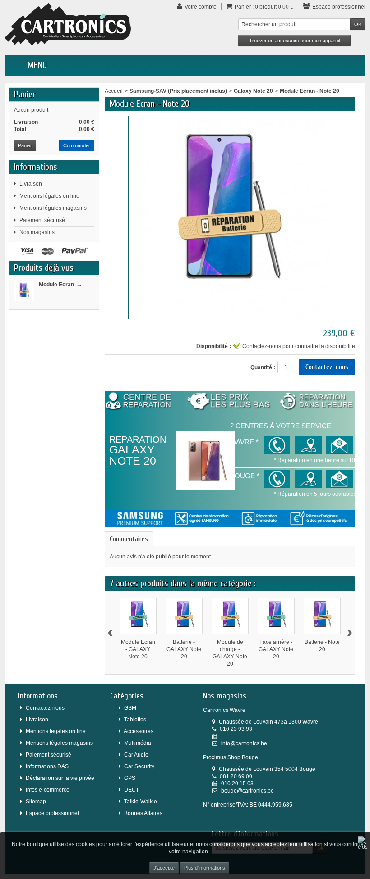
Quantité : (262, 367)
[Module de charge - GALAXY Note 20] (230, 616)
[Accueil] (14, 65)
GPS (129, 778)
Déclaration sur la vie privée (60, 778)
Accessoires (138, 731)
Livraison (30, 184)
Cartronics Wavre (224, 710)
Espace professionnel (52, 813)
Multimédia (137, 743)
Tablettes (135, 719)
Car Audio (136, 755)
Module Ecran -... (60, 284)
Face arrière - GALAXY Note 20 (276, 649)
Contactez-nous (326, 367)
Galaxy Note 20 (253, 91)
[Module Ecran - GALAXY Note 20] (138, 616)
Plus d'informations (204, 867)
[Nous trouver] (308, 445)
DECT (131, 790)
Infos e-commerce (47, 790)
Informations (35, 167)
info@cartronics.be (244, 743)
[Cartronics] (68, 24)
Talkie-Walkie (140, 801)
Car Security (139, 766)
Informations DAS (47, 766)
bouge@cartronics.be (247, 791)
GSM (130, 708)
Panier (24, 94)
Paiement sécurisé (42, 220)
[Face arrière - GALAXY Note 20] (276, 616)
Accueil (114, 91)
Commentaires (129, 539)
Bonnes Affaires (143, 813)
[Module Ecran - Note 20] (24, 291)
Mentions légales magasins (53, 208)
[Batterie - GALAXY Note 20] (184, 616)
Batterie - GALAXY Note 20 (183, 649)
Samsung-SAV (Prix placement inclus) (178, 91)
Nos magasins (37, 232)
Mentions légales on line (49, 196)
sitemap (36, 801)
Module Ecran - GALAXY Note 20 (138, 649)
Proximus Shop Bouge (230, 757)
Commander (76, 145)
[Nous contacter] (277, 445)
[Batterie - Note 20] (322, 616)
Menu (37, 65)
